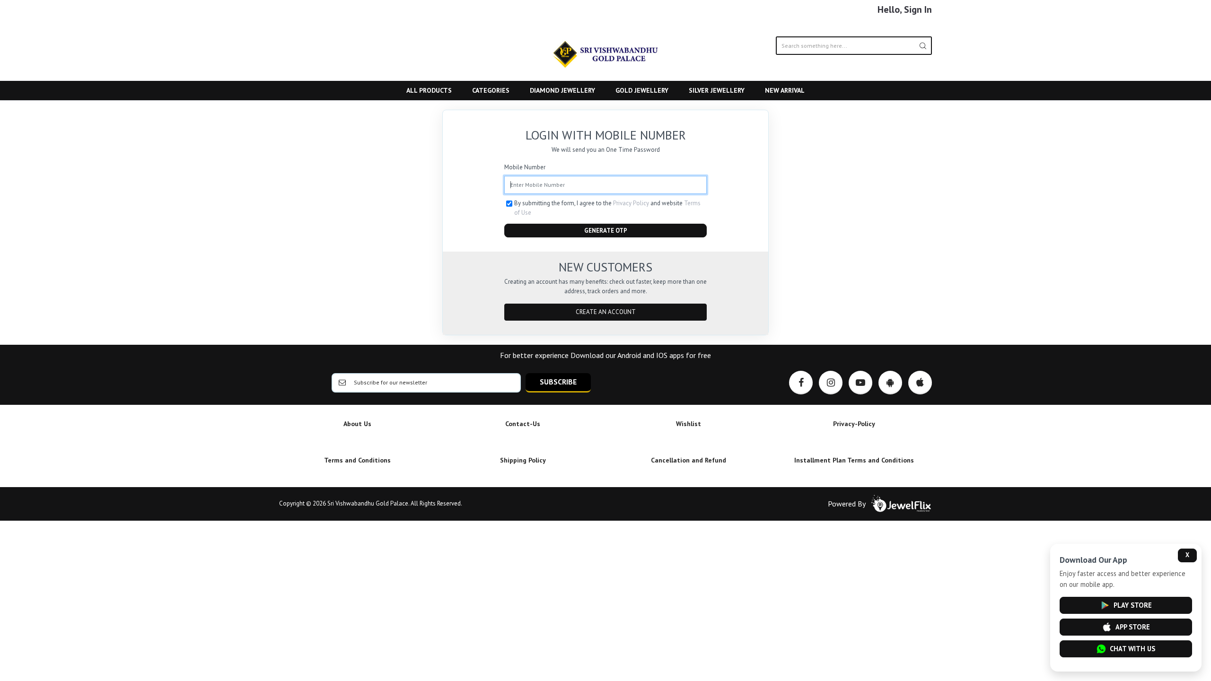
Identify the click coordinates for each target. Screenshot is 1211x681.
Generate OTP (605, 231)
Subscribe (558, 381)
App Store (1132, 626)
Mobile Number (524, 167)
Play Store (1133, 605)
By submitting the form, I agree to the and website (607, 208)
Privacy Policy (631, 203)
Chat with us (1132, 648)
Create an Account (606, 312)
